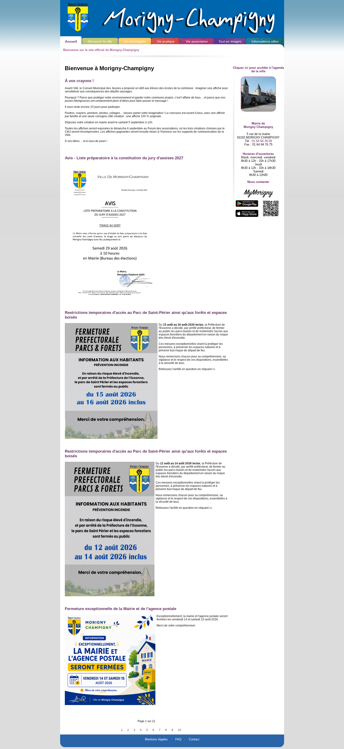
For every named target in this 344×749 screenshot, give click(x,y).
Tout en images (230, 41)
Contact (194, 739)
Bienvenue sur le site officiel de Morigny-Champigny (101, 50)
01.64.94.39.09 (262, 141)
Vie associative (197, 41)
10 (179, 730)
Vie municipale (135, 41)
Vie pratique (166, 41)
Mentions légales (156, 739)
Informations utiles (265, 41)
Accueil (71, 41)
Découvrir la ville (100, 41)
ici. (211, 507)
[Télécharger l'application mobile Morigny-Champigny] (258, 203)
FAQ (178, 739)
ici (213, 369)
